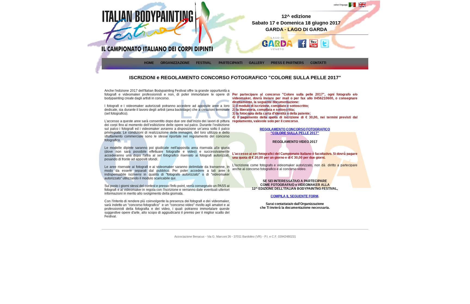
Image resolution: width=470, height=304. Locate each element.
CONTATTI (318, 63)
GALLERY (256, 63)
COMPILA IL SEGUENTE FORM (294, 196)
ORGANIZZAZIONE (175, 63)
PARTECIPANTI (230, 63)
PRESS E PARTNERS (287, 63)
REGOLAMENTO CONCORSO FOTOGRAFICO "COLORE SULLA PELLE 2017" (295, 131)
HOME (149, 63)
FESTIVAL (203, 63)
